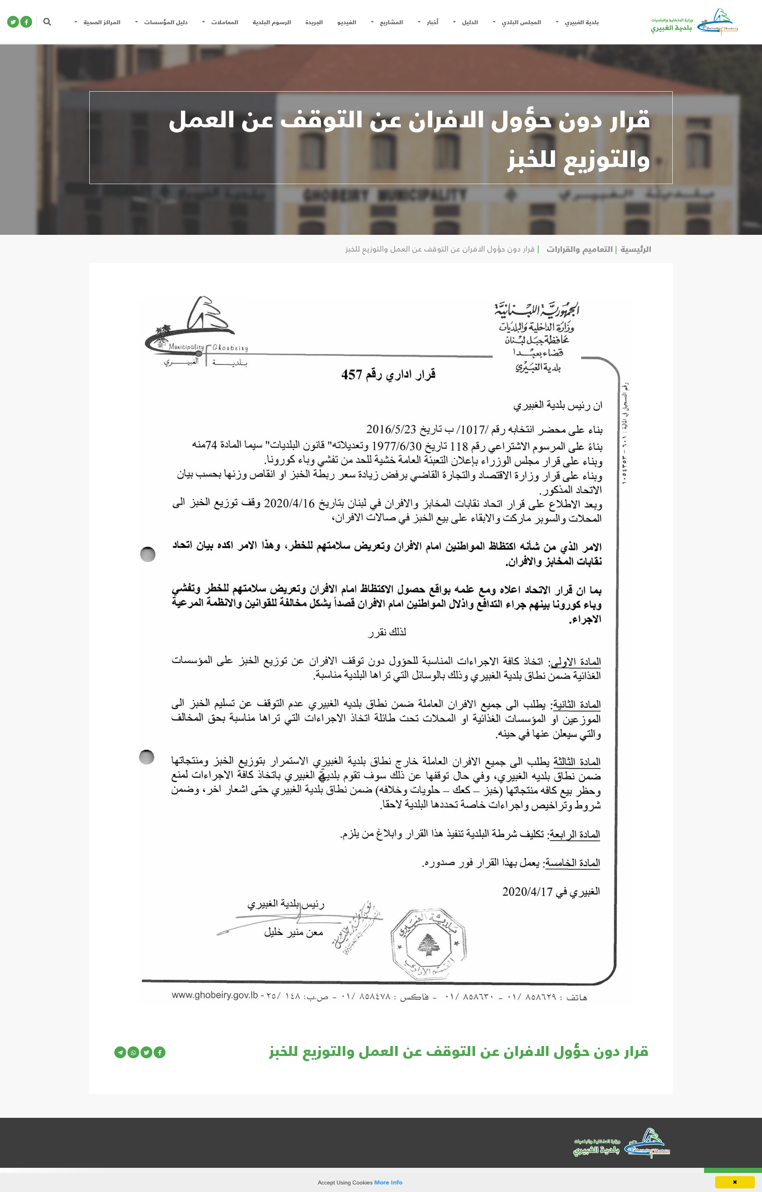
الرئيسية (636, 248)
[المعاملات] (205, 21)
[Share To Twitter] (146, 1052)
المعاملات (225, 21)
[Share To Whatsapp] (133, 1052)
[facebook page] (26, 22)
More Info (388, 1182)
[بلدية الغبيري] (684, 20)
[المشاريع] (374, 21)
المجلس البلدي (521, 21)
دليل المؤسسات (166, 21)
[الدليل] (456, 21)
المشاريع (391, 21)
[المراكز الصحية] (77, 21)
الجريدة (314, 21)
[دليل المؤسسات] (138, 21)
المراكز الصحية (102, 21)
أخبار (433, 21)
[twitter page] (13, 22)
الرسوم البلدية (272, 21)
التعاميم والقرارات (580, 248)
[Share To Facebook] (159, 1052)
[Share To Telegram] (120, 1052)
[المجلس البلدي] (496, 21)
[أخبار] (421, 21)
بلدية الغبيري (582, 21)
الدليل (470, 21)
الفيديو (346, 21)
